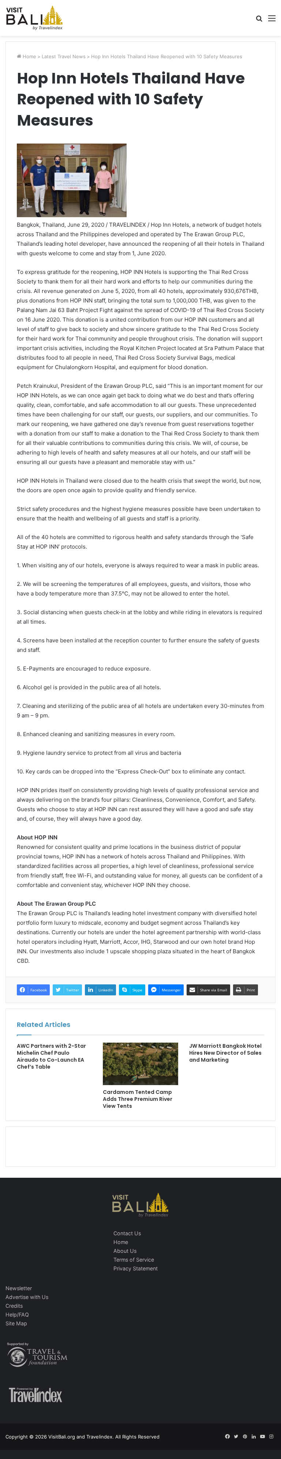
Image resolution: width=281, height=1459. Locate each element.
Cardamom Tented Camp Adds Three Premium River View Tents (137, 1099)
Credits (14, 1306)
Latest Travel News (64, 56)
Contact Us (127, 1233)
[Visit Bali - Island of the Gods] (34, 18)
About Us (124, 1251)
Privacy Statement (135, 1268)
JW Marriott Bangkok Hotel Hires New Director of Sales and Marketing (225, 1052)
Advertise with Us (26, 1297)
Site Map (16, 1323)
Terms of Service (133, 1259)
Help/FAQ (17, 1314)
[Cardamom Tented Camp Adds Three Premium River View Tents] (140, 1064)
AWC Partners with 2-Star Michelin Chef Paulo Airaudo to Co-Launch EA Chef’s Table (51, 1056)
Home (28, 56)
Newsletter (18, 1288)
